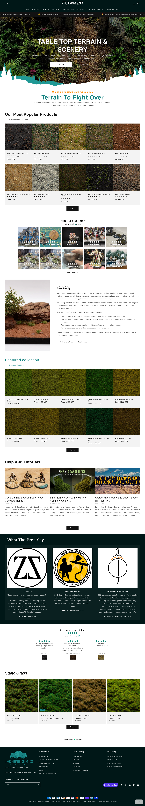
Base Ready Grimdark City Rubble (17, 153)
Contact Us (76, 766)
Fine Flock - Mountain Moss (124, 399)
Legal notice (114, 801)
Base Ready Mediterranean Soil (71, 153)
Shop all (61, 64)
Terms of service (81, 801)
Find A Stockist (78, 756)
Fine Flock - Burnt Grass (123, 438)
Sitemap (41, 770)
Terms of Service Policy (47, 763)
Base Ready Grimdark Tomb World (99, 194)
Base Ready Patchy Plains (96, 153)
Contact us (84, 64)
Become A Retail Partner (115, 756)
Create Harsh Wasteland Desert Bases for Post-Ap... (116, 499)
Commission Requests (80, 770)
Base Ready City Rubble (41, 194)
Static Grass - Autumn (14, 715)
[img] (72, 633)
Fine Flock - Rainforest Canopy (71, 399)
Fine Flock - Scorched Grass (70, 438)
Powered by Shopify (50, 801)
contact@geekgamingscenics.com (23, 772)
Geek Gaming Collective (115, 766)
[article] (28, 237)
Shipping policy (92, 801)
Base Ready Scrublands (41, 153)
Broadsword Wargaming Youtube (116, 616)
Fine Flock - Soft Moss (41, 399)
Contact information (103, 801)
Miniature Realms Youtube (71, 611)
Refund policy (61, 801)
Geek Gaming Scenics (38, 801)
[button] (7, 3)
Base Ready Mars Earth (122, 153)
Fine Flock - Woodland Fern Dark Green (98, 439)
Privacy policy (71, 801)
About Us (76, 763)
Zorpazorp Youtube (26, 616)
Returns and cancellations (48, 773)
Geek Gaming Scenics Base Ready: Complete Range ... (24, 499)
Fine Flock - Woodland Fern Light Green (17, 400)
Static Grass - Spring (115, 715)
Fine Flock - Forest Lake (41, 438)
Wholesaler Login (112, 759)
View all (72, 208)
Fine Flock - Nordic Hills (14, 438)
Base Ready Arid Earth (122, 194)
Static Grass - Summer (48, 715)
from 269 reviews (71, 636)
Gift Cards (76, 759)
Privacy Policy (43, 766)
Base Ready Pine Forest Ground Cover (71, 195)
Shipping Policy (44, 756)
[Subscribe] (38, 785)
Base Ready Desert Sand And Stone (18, 194)
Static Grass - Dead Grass (83, 715)
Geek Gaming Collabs (114, 763)
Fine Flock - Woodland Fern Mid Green (98, 400)
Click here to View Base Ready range (73, 342)
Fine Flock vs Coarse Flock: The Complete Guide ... (68, 499)
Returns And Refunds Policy (48, 759)
